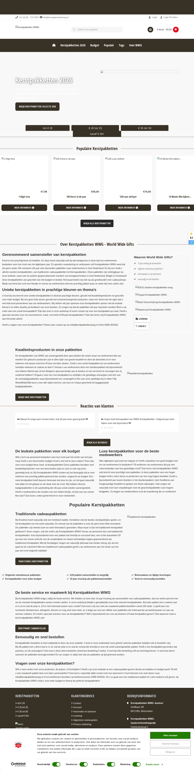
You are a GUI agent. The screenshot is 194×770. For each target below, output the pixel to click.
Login (154, 17)
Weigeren (170, 752)
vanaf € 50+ (97, 134)
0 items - (164, 29)
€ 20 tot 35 (95, 128)
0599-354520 (98, 677)
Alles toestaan (170, 735)
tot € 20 (47, 128)
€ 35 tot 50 (144, 128)
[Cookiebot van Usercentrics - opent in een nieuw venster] (18, 764)
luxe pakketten (133, 472)
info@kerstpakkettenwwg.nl (56, 17)
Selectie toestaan (170, 744)
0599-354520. (111, 325)
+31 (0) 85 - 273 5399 (28, 17)
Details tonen (152, 764)
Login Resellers (171, 17)
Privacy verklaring (82, 724)
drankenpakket (97, 367)
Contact (142, 326)
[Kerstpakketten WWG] (27, 27)
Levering (143, 318)
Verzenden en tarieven (84, 711)
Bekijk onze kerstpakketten (32, 397)
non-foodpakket (61, 375)
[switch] (84, 764)
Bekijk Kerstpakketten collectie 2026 (37, 106)
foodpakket (94, 363)
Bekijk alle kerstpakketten (97, 223)
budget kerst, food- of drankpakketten (44, 465)
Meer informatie (23, 207)
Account (77, 707)
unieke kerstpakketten (40, 295)
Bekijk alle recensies (97, 442)
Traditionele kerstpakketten (33, 561)
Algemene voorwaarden (85, 720)
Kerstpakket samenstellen (32, 628)
